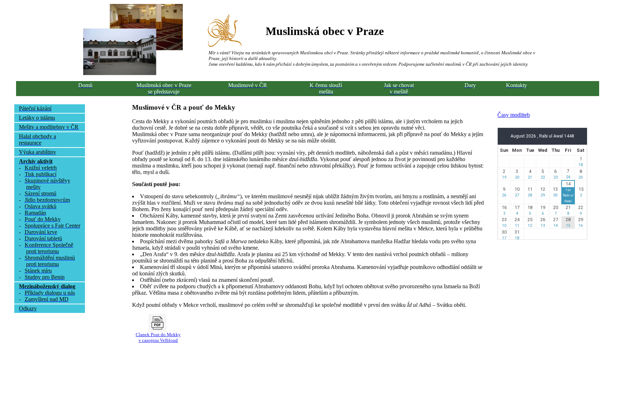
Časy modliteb (513, 115)
